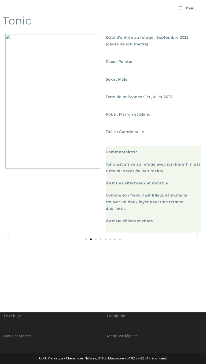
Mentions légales (122, 335)
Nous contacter (17, 335)
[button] (86, 239)
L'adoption (116, 315)
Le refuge (12, 315)
